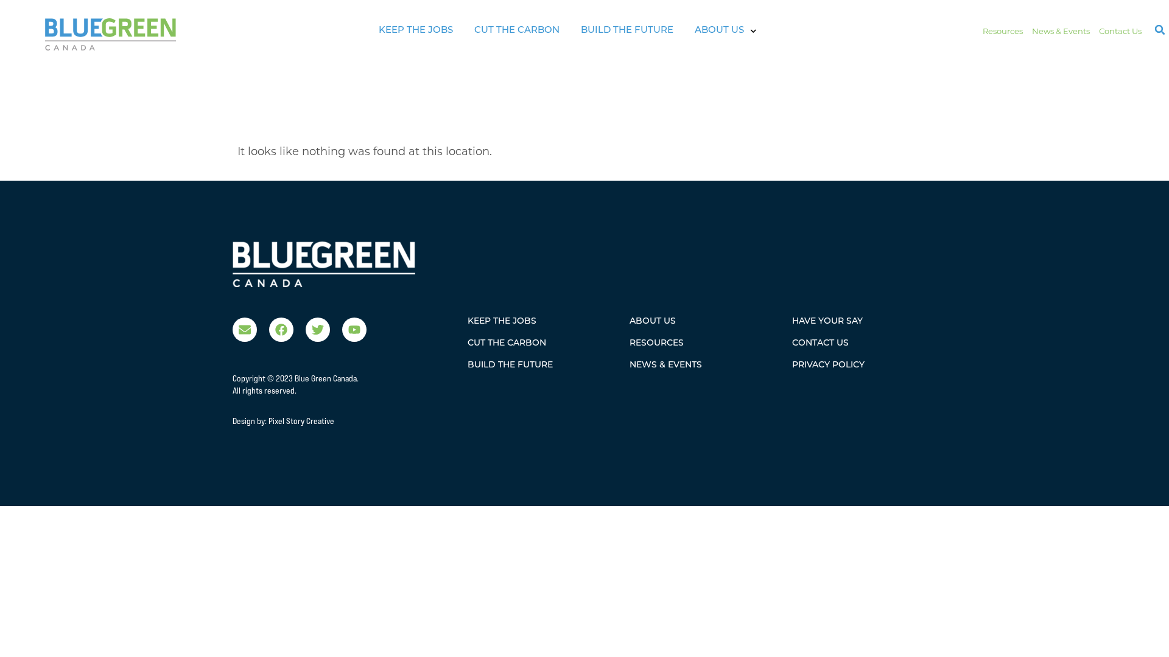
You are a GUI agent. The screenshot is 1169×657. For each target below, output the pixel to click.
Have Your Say (827, 321)
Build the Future (627, 30)
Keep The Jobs (416, 30)
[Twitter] (318, 330)
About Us (719, 30)
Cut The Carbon (517, 30)
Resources (1003, 31)
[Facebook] (281, 330)
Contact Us (1120, 31)
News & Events (1061, 31)
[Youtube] (354, 330)
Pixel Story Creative (301, 421)
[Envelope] (245, 330)
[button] (1160, 30)
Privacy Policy (828, 365)
